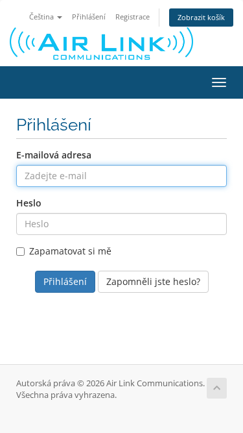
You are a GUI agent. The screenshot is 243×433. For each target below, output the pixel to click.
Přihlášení (89, 16)
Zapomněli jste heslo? (153, 281)
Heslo (28, 203)
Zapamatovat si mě (70, 251)
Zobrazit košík (201, 17)
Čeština (42, 16)
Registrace (132, 16)
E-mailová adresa (53, 155)
